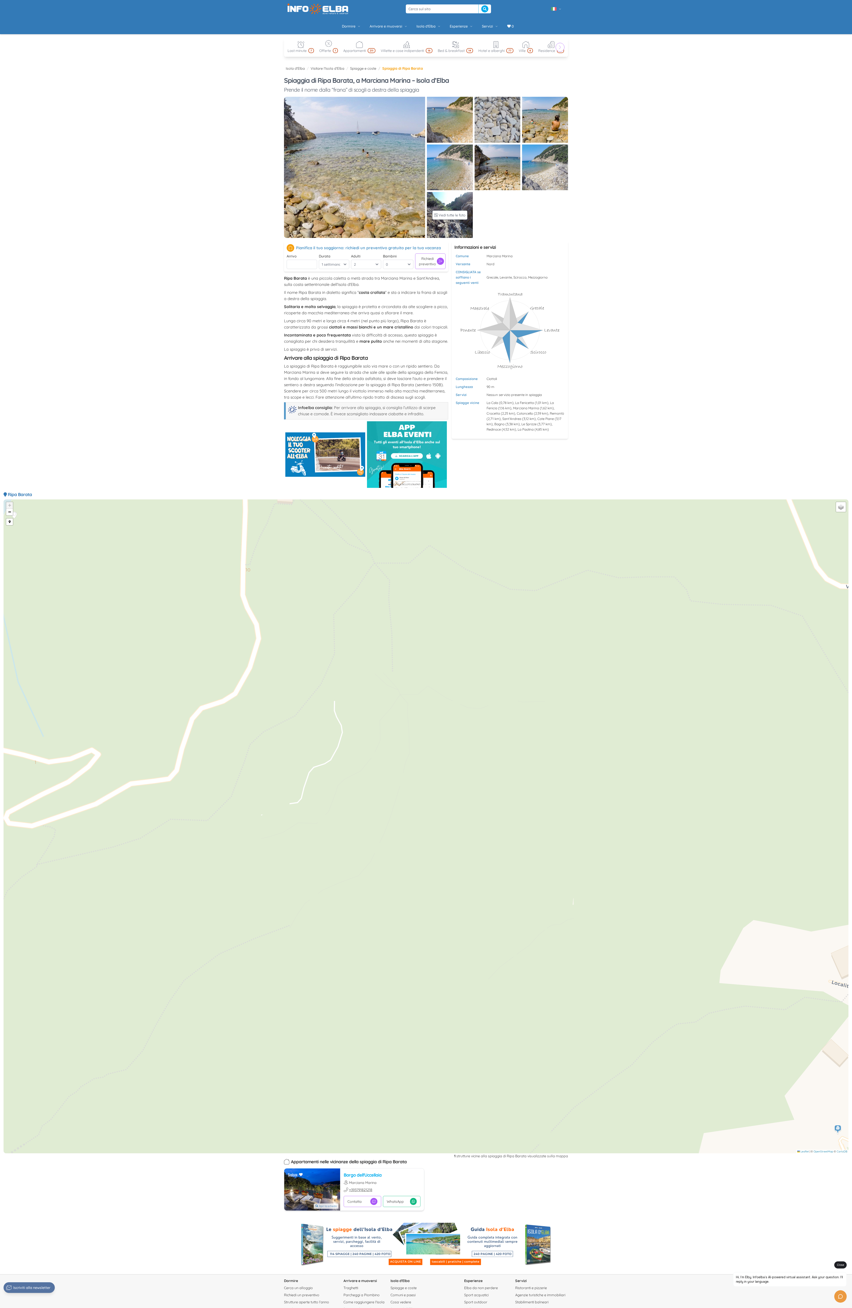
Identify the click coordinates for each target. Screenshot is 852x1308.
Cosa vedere (400, 1302)
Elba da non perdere (481, 1288)
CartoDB (842, 1151)
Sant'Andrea (511, 419)
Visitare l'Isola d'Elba (327, 68)
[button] (838, 1130)
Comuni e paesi (403, 1295)
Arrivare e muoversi (386, 26)
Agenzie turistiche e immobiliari (540, 1295)
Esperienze (459, 26)
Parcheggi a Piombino (361, 1295)
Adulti (356, 256)
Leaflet (804, 1151)
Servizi (487, 26)
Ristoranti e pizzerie (531, 1288)
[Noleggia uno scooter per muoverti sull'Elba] (325, 454)
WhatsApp (395, 1201)
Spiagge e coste (363, 68)
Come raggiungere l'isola (364, 1302)
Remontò (557, 413)
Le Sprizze (528, 424)
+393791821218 (360, 1189)
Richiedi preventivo (427, 261)
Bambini (390, 256)
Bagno (499, 424)
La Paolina (526, 429)
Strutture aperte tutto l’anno (306, 1302)
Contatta (354, 1201)
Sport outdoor (475, 1302)
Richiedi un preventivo (301, 1295)
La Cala (492, 403)
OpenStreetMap (823, 1151)
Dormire (348, 26)
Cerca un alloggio (298, 1288)
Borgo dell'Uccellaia (363, 1175)
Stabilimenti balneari (531, 1302)
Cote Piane (545, 419)
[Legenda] (9, 521)
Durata (324, 256)
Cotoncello (525, 413)
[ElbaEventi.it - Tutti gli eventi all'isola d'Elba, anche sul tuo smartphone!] (407, 454)
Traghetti (350, 1288)
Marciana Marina (526, 408)
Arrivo (292, 256)
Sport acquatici (476, 1295)
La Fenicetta (524, 403)
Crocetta (493, 413)
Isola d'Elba (426, 26)
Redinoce (494, 429)
